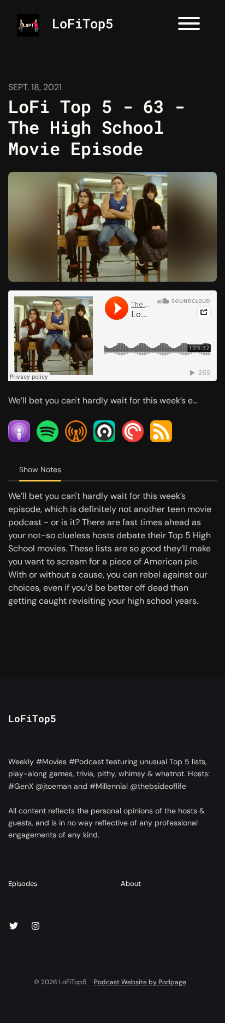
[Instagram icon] (35, 926)
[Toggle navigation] (189, 25)
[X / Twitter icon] (13, 926)
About (131, 883)
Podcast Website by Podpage (140, 982)
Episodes (22, 883)
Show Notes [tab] (40, 469)
